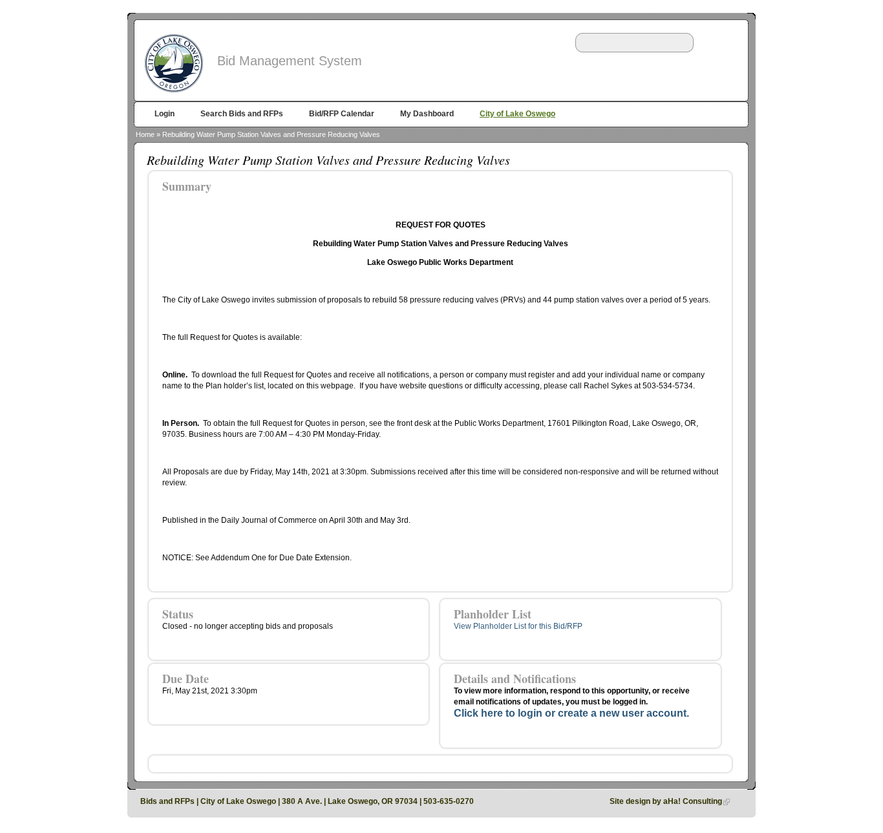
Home (145, 134)
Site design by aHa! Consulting (666, 801)
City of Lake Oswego (517, 113)
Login (164, 113)
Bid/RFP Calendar (341, 113)
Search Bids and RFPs (241, 113)
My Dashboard (427, 113)
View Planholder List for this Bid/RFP (518, 626)
